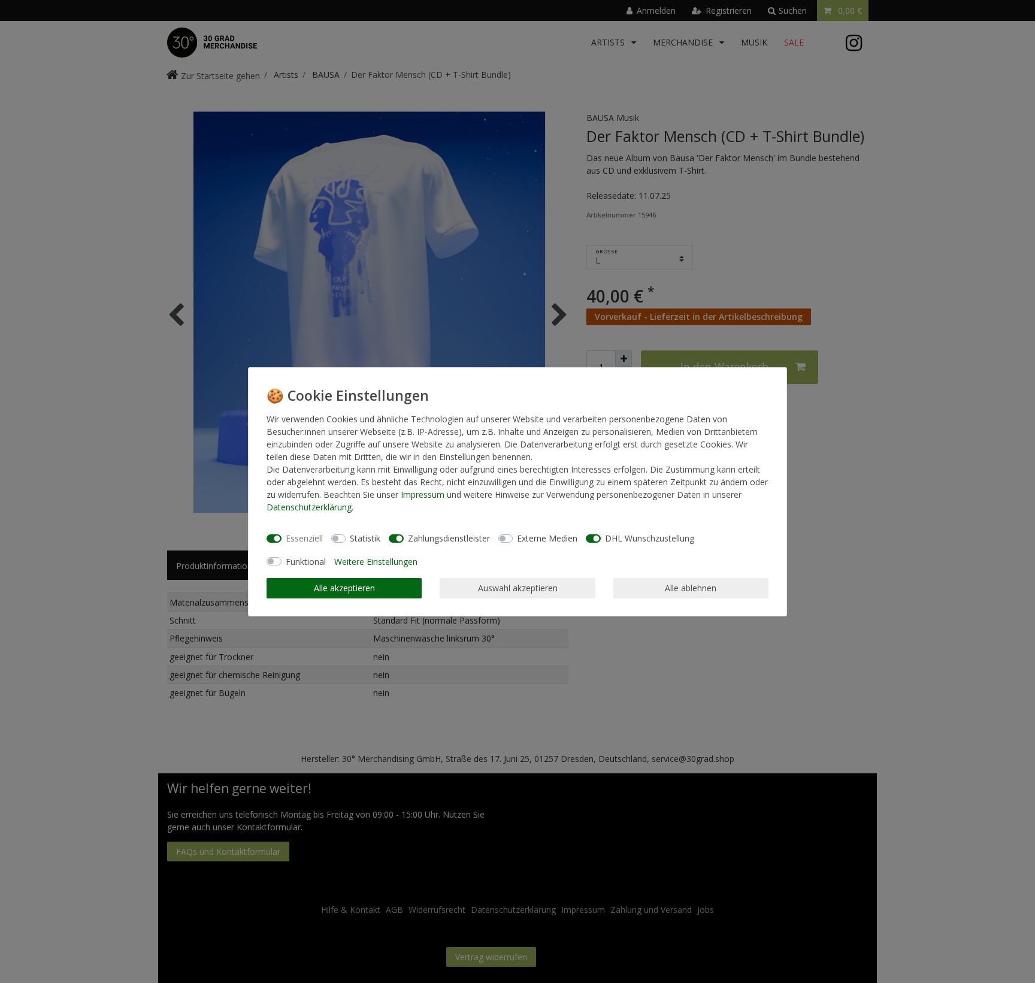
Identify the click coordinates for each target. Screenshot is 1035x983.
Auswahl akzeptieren (518, 588)
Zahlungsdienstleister (449, 538)
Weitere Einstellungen (375, 561)
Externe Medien (547, 538)
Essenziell (304, 538)
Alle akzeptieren (344, 588)
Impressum (422, 494)
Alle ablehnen (690, 588)
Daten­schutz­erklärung (309, 507)
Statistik (365, 538)
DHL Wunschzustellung (649, 538)
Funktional (306, 561)
